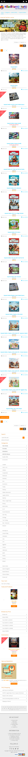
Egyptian (4, 544)
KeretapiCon (5, 530)
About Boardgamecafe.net (15, 733)
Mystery (4, 498)
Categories (7, 12)
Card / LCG (4, 467)
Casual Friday (5, 533)
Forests (4, 547)
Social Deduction (6, 511)
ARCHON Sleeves (6, 454)
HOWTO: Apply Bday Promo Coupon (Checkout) (13, 693)
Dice (3, 481)
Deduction (4, 475)
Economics (4, 484)
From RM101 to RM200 (7, 622)
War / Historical (5, 523)
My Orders (15, 723)
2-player (4, 464)
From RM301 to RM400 (7, 628)
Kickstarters (5, 451)
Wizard (3, 561)
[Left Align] (21, 46)
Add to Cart (4, 70)
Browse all (4, 577)
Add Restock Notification (7, 690)
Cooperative (5, 473)
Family (3, 486)
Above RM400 (5, 631)
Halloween (4, 550)
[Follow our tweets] (16, 748)
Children (4, 470)
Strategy (4, 517)
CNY (3, 541)
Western (4, 525)
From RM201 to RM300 (7, 625)
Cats (3, 539)
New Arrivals (5, 445)
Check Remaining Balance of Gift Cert (10, 698)
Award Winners (5, 571)
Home (2, 12)
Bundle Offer (5, 457)
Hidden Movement (6, 492)
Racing (3, 503)
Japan (3, 552)
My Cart (15, 721)
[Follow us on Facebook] (10, 748)
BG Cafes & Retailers (15, 739)
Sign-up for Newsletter (14, 746)
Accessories (5, 459)
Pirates (4, 555)
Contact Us (14, 727)
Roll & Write (5, 506)
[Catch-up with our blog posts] (14, 748)
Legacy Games (5, 495)
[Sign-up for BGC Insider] (17, 748)
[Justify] (24, 46)
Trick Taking (5, 520)
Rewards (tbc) (15, 724)
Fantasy (4, 489)
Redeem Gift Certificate (7, 695)
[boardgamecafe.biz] (13, 7)
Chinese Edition (5, 574)
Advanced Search (5, 440)
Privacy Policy (15, 740)
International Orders (14, 737)
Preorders (4, 448)
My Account (14, 720)
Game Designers (6, 568)
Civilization (4, 536)
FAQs (15, 725)
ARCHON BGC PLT (18, 750)
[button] (3, 599)
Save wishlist (25, 70)
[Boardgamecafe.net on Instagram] (12, 748)
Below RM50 (5, 617)
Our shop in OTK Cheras (15, 734)
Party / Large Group (6, 500)
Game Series (5, 566)
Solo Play (4, 514)
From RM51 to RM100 (7, 620)
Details (17, 606)
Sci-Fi (3, 509)
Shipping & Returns (6, 701)
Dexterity (4, 478)
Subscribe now (14, 683)
